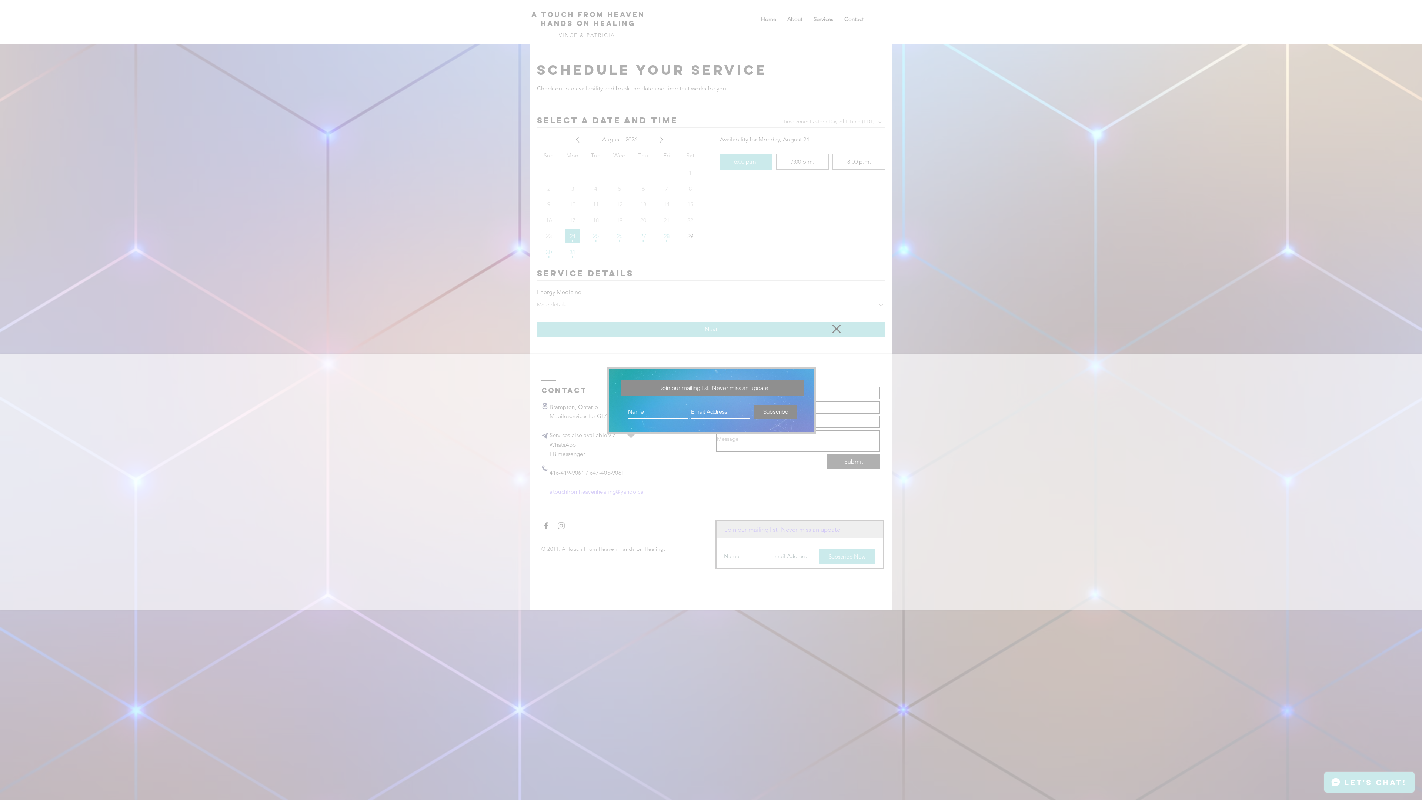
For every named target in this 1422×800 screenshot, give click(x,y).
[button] (836, 329)
